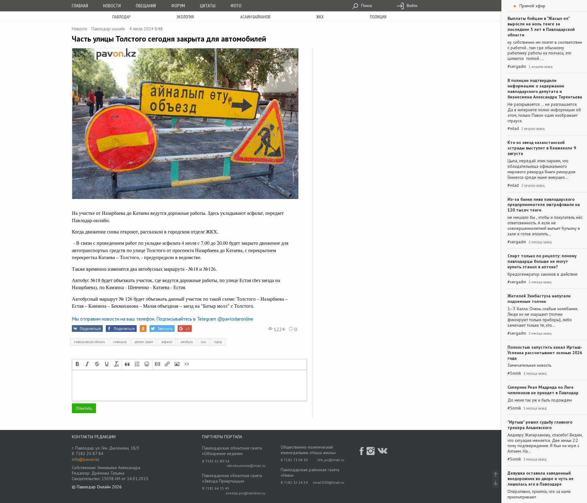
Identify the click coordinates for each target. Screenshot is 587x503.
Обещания (146, 5)
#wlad (513, 128)
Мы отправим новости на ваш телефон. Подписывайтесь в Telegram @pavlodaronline (162, 319)
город (218, 342)
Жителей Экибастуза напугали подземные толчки (539, 298)
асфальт (166, 342)
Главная (80, 5)
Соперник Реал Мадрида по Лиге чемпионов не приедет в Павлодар (543, 389)
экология (185, 17)
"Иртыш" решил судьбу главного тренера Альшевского (540, 424)
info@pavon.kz (85, 459)
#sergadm (517, 66)
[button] (77, 364)
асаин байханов (255, 17)
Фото (236, 5)
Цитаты (208, 5)
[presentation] (77, 364)
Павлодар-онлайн (108, 28)
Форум (178, 5)
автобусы (186, 342)
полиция (378, 17)
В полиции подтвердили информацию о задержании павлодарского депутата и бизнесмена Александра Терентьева (545, 89)
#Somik (514, 373)
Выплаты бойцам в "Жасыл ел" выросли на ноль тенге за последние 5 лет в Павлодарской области (541, 27)
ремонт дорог (144, 342)
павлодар (120, 342)
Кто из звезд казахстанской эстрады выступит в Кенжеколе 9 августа (542, 148)
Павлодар (121, 17)
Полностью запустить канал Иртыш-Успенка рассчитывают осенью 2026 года (545, 352)
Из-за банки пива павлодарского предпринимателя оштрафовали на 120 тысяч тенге (544, 204)
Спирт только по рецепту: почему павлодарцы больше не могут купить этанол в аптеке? (542, 261)
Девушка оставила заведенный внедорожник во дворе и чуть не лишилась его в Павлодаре (541, 478)
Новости (112, 5)
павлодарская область (89, 342)
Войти (411, 5)
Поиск (366, 5)
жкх (319, 17)
